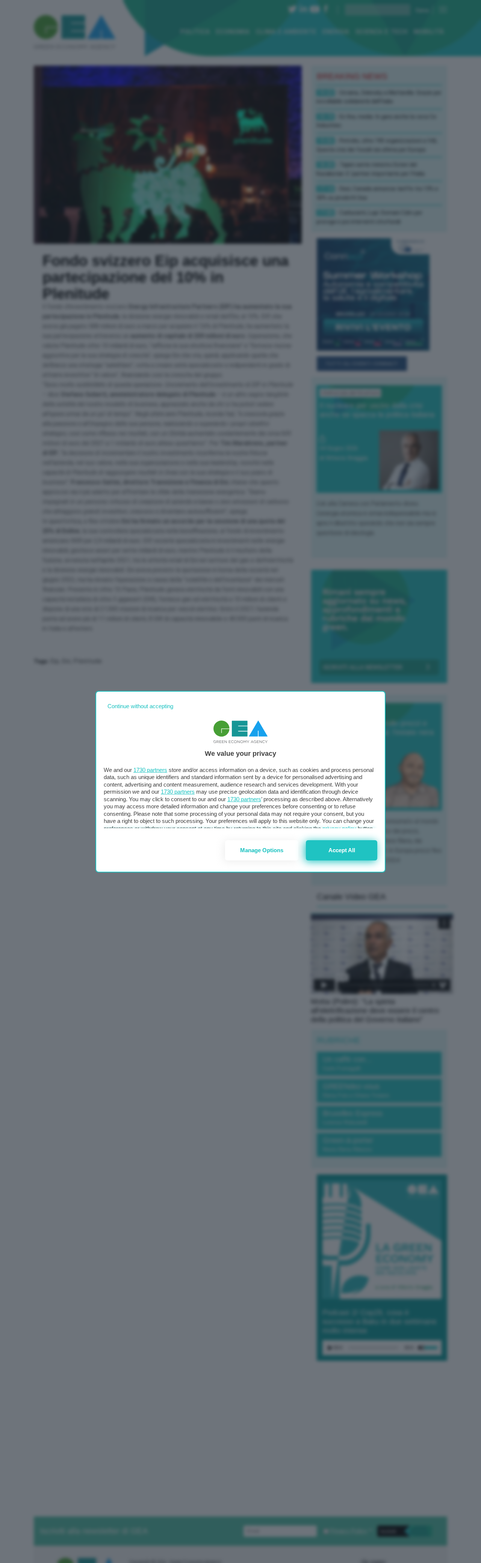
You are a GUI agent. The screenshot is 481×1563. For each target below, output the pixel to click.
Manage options (261, 850)
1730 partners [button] (150, 770)
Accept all (341, 850)
